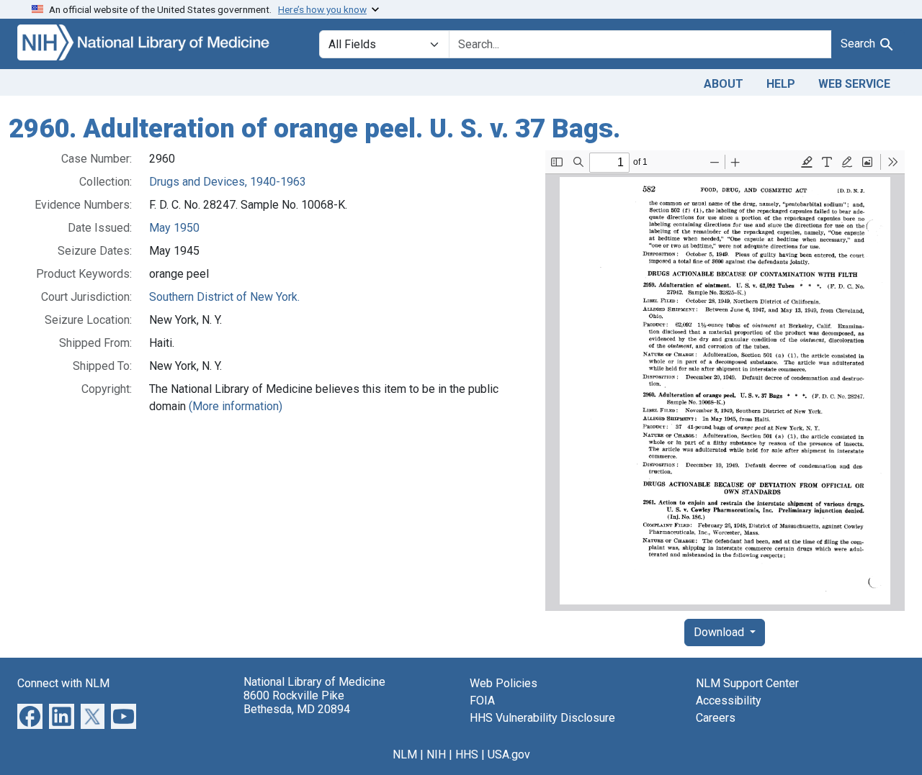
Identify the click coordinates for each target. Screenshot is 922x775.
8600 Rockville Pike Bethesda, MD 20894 (296, 702)
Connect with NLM (63, 683)
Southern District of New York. (224, 297)
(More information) (235, 406)
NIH (436, 754)
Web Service (854, 84)
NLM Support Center (747, 683)
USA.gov (509, 754)
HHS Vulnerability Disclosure (542, 718)
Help (780, 84)
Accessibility (728, 700)
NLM (405, 754)
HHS (466, 754)
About (723, 84)
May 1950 (174, 228)
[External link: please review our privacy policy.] (29, 715)
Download (720, 632)
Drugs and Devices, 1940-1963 (227, 182)
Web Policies (503, 683)
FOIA (482, 700)
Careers (715, 718)
